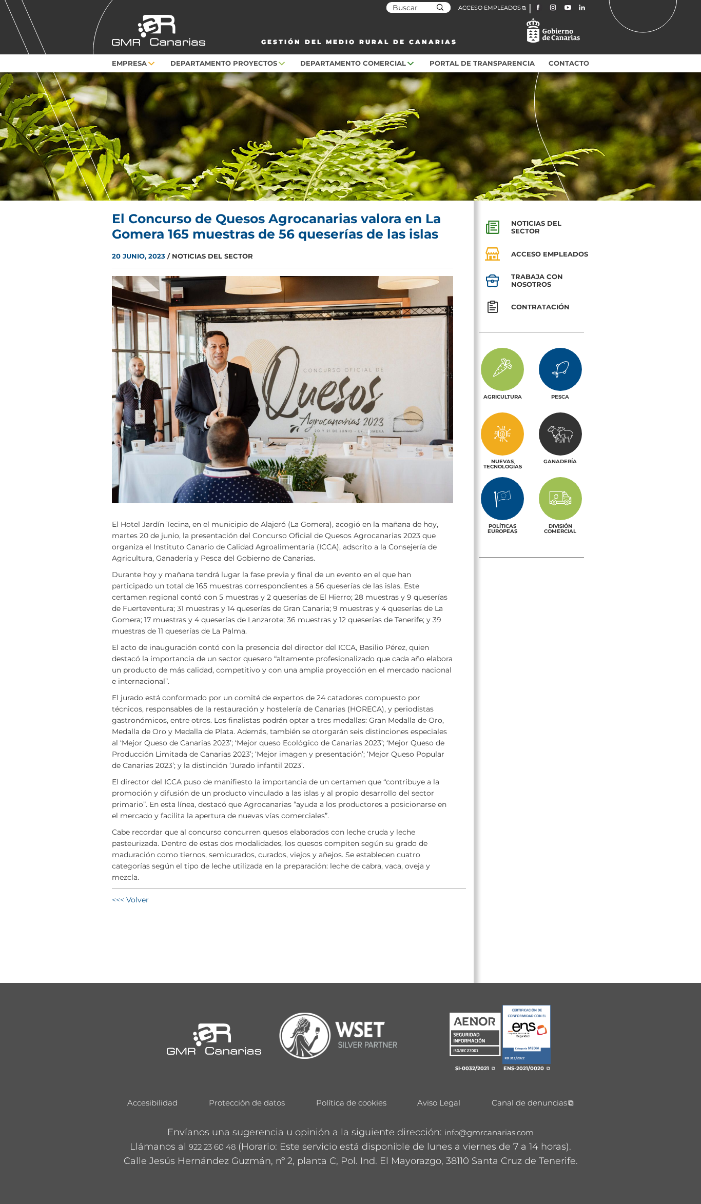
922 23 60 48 (212, 1147)
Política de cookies (351, 1103)
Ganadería (560, 461)
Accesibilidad (152, 1103)
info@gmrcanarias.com (489, 1132)
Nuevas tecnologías (502, 463)
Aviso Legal (438, 1103)
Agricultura (502, 396)
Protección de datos (247, 1103)
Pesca (560, 396)
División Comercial (560, 528)
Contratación (540, 307)
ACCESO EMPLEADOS (489, 8)
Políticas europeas (502, 528)
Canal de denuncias (529, 1103)
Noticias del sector (536, 227)
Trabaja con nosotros (537, 280)
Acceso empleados (549, 254)
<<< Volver (130, 899)
